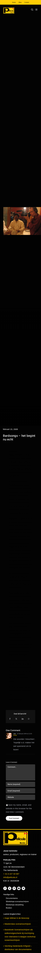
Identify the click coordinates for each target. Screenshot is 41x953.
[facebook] (5, 888)
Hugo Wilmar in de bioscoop (17, 918)
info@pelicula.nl (10, 877)
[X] (16, 719)
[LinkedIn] (23, 719)
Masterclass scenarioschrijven (18, 924)
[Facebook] (10, 719)
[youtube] (19, 888)
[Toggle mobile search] (32, 9)
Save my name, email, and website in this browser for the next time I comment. (19, 808)
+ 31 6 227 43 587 (11, 874)
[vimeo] (23, 888)
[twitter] (9, 888)
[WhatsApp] (29, 719)
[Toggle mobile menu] (36, 9)
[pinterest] (14, 888)
